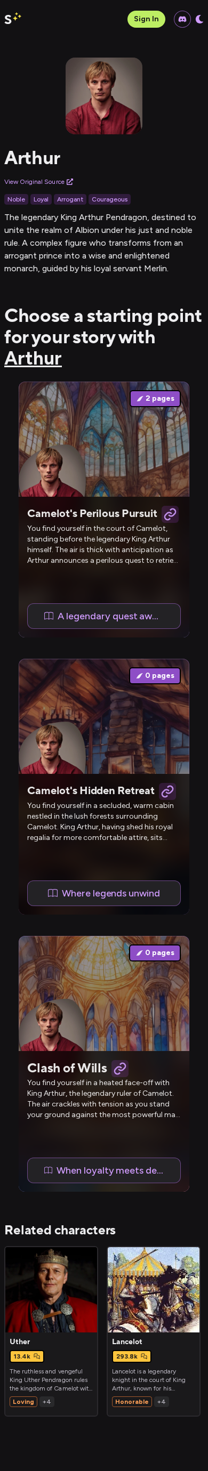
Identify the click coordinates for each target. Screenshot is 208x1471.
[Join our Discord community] (182, 19)
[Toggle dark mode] (199, 19)
